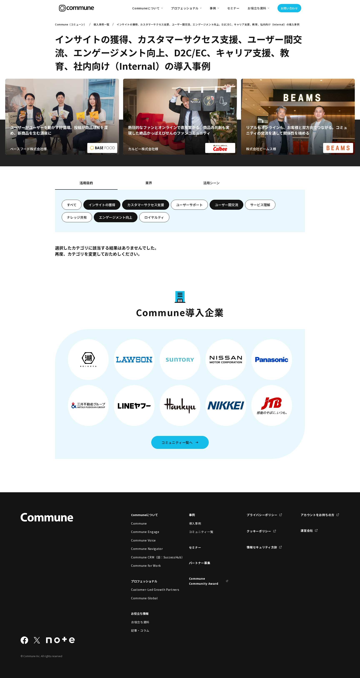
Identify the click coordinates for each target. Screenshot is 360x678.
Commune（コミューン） (70, 24)
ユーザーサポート (189, 204)
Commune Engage (145, 532)
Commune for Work (146, 565)
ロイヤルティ (154, 217)
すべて (71, 204)
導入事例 (195, 523)
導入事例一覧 (101, 24)
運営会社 (307, 530)
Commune (139, 523)
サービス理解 (260, 204)
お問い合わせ (289, 8)
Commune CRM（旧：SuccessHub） (151, 557)
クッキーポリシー (259, 531)
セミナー (233, 8)
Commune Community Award (204, 581)
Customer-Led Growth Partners (151, 589)
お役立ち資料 (140, 622)
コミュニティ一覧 (201, 532)
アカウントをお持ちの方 (317, 515)
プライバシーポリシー (262, 515)
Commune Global (144, 598)
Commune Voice (143, 540)
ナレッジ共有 (77, 217)
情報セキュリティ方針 (262, 547)
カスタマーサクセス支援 (145, 204)
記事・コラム (140, 630)
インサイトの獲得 (102, 204)
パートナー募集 (199, 563)
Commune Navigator (147, 549)
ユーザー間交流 (226, 204)
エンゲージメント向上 (115, 217)
